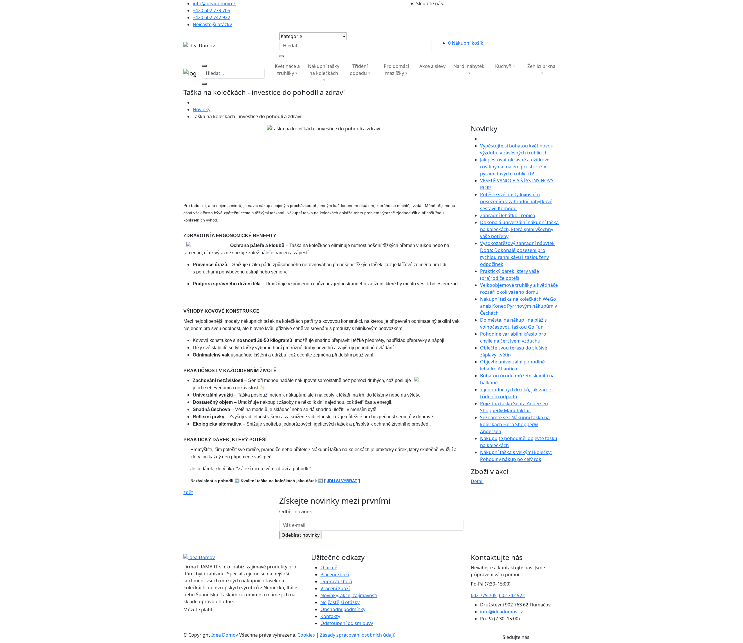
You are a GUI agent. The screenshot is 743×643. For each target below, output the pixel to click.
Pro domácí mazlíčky (396, 69)
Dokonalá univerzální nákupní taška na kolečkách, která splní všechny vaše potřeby (519, 229)
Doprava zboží (336, 581)
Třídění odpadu (359, 69)
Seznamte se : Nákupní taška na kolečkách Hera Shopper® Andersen (515, 424)
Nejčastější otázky (212, 24)
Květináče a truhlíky (287, 69)
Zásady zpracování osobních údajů (358, 635)
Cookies (306, 635)
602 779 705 (484, 595)
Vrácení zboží (335, 588)
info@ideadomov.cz (214, 3)
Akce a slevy (432, 66)
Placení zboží (334, 574)
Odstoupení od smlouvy (346, 623)
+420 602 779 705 (211, 10)
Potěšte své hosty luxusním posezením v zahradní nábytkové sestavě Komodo (516, 201)
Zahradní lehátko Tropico (507, 215)
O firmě (328, 567)
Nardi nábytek (468, 66)
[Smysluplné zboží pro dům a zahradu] (267, 62)
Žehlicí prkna (541, 66)
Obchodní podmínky (342, 609)
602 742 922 (512, 595)
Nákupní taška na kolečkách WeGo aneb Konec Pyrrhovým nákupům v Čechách (518, 306)
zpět (188, 492)
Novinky (201, 109)
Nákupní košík (465, 43)
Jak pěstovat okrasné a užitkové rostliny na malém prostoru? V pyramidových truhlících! (514, 166)
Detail (477, 481)
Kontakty (330, 616)
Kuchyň (503, 66)
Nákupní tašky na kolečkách (323, 69)
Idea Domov (225, 635)
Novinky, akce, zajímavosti (348, 595)
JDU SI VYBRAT (342, 480)
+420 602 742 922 (211, 17)
